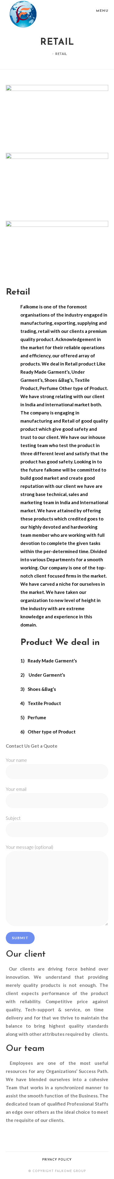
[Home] (48, 54)
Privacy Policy (57, 1159)
